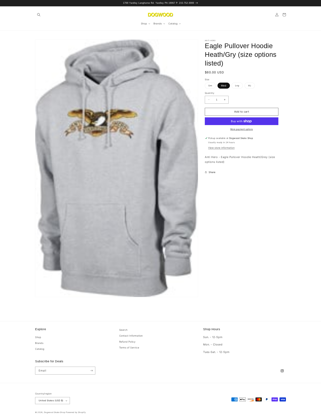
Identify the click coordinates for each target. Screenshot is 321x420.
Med (223, 85)
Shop (38, 337)
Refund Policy (127, 341)
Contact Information (131, 335)
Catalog (39, 348)
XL (251, 86)
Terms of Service (129, 347)
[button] (38, 14)
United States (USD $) (51, 400)
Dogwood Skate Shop (54, 412)
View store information (221, 147)
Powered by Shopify (76, 412)
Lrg (239, 86)
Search (123, 329)
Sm (212, 86)
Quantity (209, 93)
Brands (39, 343)
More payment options (241, 129)
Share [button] (212, 172)
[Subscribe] (91, 371)
